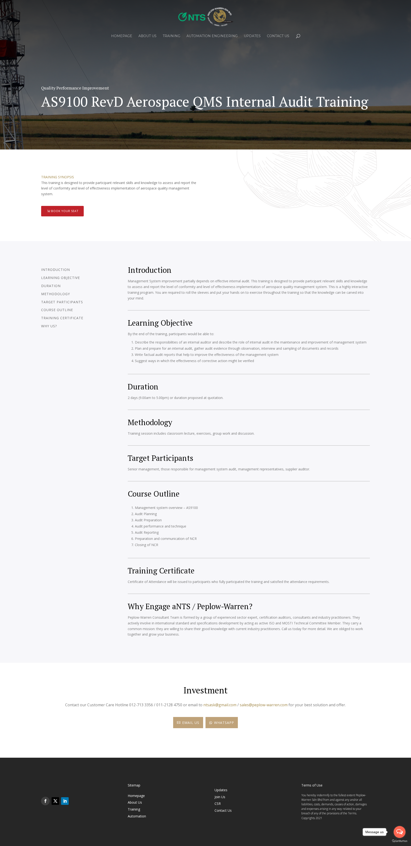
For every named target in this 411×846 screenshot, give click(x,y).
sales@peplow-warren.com (264, 704)
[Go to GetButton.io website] (399, 841)
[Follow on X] (55, 801)
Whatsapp (221, 722)
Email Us (188, 722)
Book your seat (64, 211)
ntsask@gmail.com (219, 704)
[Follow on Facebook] (45, 801)
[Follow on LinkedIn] (65, 801)
